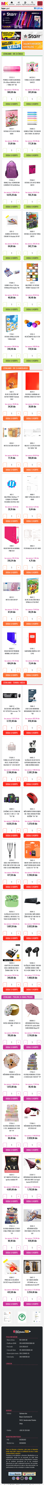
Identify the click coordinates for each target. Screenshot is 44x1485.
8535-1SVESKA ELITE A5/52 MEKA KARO (12, 131)
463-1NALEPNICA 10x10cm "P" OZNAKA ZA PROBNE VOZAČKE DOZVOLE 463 (11, 498)
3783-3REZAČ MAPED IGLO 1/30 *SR (32, 336)
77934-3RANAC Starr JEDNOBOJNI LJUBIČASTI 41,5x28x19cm (12, 182)
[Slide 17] (36, 26)
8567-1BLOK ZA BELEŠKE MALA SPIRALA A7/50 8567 (32, 599)
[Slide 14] (31, 26)
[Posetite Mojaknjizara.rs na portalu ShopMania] (15, 1473)
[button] (40, 3)
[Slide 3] (11, 26)
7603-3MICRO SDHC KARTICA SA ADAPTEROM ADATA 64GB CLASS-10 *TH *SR (32, 864)
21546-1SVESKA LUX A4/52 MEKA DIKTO (32, 182)
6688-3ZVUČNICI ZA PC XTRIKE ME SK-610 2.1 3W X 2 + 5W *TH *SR (11, 812)
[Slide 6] (16, 26)
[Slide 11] (25, 26)
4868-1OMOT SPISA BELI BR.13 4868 (32, 497)
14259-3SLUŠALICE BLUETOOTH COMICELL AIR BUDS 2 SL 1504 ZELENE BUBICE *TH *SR (12, 915)
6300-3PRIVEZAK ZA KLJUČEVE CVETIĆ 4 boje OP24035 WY (11, 1279)
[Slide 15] (32, 26)
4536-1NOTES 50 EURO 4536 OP (11, 444)
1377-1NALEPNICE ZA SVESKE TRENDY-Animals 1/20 (32, 285)
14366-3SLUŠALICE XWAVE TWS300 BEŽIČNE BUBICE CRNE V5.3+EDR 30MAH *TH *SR (32, 966)
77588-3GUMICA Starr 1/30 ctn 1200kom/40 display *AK (11, 285)
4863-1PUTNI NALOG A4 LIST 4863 (32, 547)
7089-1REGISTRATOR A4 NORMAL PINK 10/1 (12, 548)
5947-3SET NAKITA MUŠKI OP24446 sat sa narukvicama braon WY (32, 1281)
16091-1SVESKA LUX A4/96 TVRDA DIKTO (32, 234)
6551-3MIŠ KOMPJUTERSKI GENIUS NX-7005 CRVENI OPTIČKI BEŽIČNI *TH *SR (32, 812)
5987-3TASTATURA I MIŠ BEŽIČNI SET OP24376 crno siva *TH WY (11, 709)
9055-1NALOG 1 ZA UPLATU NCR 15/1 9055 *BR (32, 445)
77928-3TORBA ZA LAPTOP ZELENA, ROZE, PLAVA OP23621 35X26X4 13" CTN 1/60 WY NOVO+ (11, 761)
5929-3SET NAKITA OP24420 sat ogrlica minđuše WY (11, 1177)
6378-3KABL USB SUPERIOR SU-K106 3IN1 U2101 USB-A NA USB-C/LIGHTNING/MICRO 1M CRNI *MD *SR (11, 864)
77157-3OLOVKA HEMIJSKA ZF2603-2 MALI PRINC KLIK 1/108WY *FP (11, 1229)
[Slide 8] (20, 26)
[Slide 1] (7, 26)
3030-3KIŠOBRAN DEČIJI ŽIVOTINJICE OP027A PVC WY (32, 1229)
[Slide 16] (34, 26)
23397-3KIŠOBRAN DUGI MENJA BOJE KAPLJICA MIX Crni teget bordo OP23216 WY (32, 1178)
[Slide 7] (18, 26)
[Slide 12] (27, 26)
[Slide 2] (9, 26)
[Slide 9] (22, 26)
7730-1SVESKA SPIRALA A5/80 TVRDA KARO (11, 336)
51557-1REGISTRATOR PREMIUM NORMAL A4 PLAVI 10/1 (11, 651)
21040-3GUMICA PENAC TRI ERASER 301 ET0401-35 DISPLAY (32, 131)
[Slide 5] (14, 26)
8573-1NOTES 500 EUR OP (12, 598)
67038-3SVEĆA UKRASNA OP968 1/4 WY (11, 1023)
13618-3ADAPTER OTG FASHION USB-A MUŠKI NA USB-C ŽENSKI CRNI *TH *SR (11, 966)
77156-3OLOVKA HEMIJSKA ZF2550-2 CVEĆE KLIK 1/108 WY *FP (32, 1074)
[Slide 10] (23, 26)
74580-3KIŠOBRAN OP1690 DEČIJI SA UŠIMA (11, 1074)
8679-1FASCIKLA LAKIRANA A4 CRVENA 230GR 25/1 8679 (32, 394)
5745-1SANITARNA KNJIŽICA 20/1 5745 (32, 651)
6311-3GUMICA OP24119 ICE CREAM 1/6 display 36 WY (12, 234)
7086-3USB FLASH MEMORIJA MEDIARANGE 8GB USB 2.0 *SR (32, 709)
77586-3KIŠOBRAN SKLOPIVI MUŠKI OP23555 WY (32, 1125)
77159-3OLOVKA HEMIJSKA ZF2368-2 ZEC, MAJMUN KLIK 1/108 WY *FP (11, 1127)
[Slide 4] (12, 26)
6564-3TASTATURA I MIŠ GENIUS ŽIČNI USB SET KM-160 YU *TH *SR (32, 915)
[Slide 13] (29, 26)
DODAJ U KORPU (12, 104)
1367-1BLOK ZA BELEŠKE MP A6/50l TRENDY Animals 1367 (11, 395)
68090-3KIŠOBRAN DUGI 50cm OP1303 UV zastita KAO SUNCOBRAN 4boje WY (32, 1024)
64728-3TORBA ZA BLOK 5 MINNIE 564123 (32, 79)
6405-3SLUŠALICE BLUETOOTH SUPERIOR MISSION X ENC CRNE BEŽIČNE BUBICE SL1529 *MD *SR (32, 761)
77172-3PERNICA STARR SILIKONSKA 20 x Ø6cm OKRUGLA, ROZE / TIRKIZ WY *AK (11, 81)
